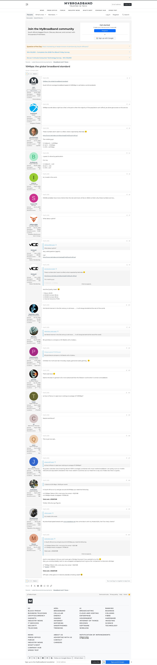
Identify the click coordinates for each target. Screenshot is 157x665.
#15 (129, 415)
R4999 (47, 567)
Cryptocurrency (36, 616)
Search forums (38, 18)
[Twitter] (34, 658)
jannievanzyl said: (49, 269)
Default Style (32, 594)
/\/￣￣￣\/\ (37, 387)
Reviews (84, 623)
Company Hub (100, 10)
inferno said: (48, 513)
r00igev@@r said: (49, 245)
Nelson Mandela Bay (34, 260)
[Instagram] (47, 658)
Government (86, 618)
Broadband (59, 611)
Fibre (108, 616)
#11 (129, 327)
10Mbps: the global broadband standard (55, 81)
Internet (58, 621)
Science (109, 623)
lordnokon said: (49, 539)
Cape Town (37, 365)
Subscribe (127, 4)
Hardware (110, 618)
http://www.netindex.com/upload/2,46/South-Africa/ (59, 257)
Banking (109, 608)
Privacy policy (114, 594)
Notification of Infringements (95, 635)
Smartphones (60, 625)
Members (51, 15)
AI (80, 608)
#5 (129, 174)
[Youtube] (43, 658)
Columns (109, 613)
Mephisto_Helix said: (50, 331)
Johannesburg (36, 99)
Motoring (58, 623)
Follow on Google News (62, 658)
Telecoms (33, 628)
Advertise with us (63, 637)
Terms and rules (104, 594)
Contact (58, 640)
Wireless (84, 628)
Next (34, 73)
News (42, 10)
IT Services (33, 623)
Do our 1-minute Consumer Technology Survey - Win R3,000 (49, 58)
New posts (30, 18)
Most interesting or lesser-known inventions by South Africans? (65, 46)
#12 (129, 348)
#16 (129, 435)
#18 (129, 480)
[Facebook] (30, 658)
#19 (129, 509)
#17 (129, 458)
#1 (129, 78)
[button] (45, 15)
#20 (129, 534)
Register (105, 31)
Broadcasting (87, 611)
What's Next (87, 10)
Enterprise (85, 616)
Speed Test (113, 10)
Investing (110, 621)
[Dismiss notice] (129, 46)
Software (84, 625)
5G (29, 608)
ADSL (56, 608)
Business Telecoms (37, 613)
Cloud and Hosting (89, 613)
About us (58, 635)
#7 (129, 215)
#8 (129, 241)
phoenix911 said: (49, 462)
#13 (129, 370)
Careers (58, 642)
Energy (57, 616)
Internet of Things (89, 621)
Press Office (52, 10)
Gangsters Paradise (35, 123)
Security (32, 625)
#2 (129, 104)
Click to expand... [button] (87, 284)
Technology (111, 625)
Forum (62, 10)
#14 (129, 392)
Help (120, 594)
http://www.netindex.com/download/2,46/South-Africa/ (60, 135)
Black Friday (34, 611)
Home (125, 594)
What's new (39, 15)
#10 (129, 305)
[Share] (127, 78)
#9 (129, 264)
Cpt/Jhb (38, 145)
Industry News (74, 10)
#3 (129, 128)
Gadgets (32, 618)
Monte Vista (37, 475)
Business (109, 611)
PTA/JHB (38, 410)
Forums (30, 15)
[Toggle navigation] (26, 4)
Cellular (58, 613)
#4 (129, 153)
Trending (58, 628)
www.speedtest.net (69, 521)
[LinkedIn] (38, 658)
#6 (129, 194)
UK (39, 322)
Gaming (57, 618)
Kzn (39, 453)
